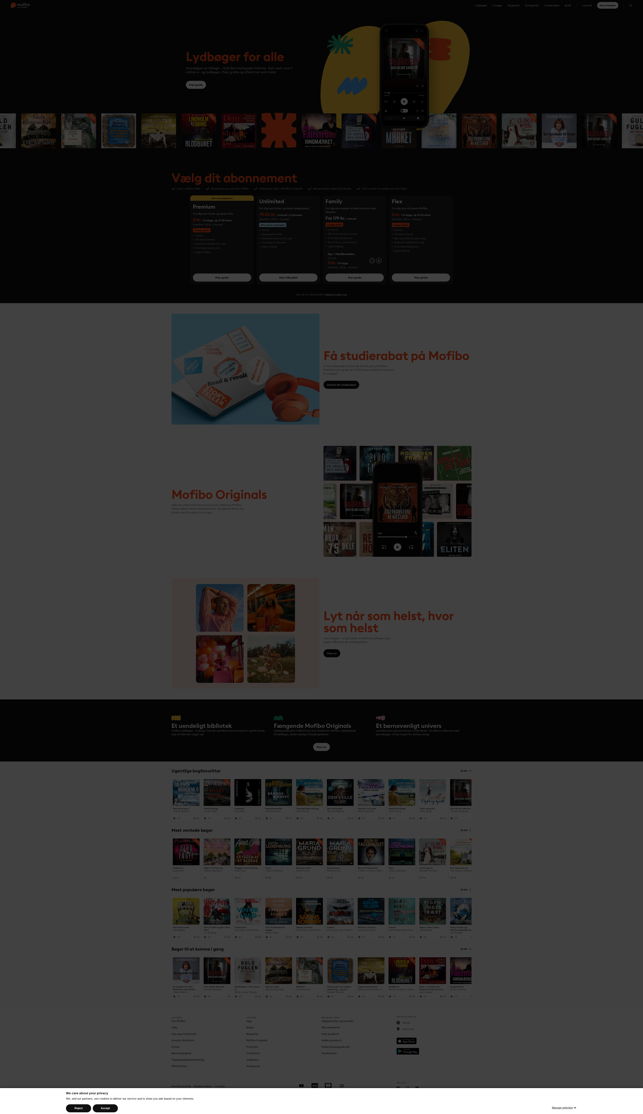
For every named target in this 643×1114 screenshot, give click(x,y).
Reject (79, 1108)
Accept (105, 1108)
